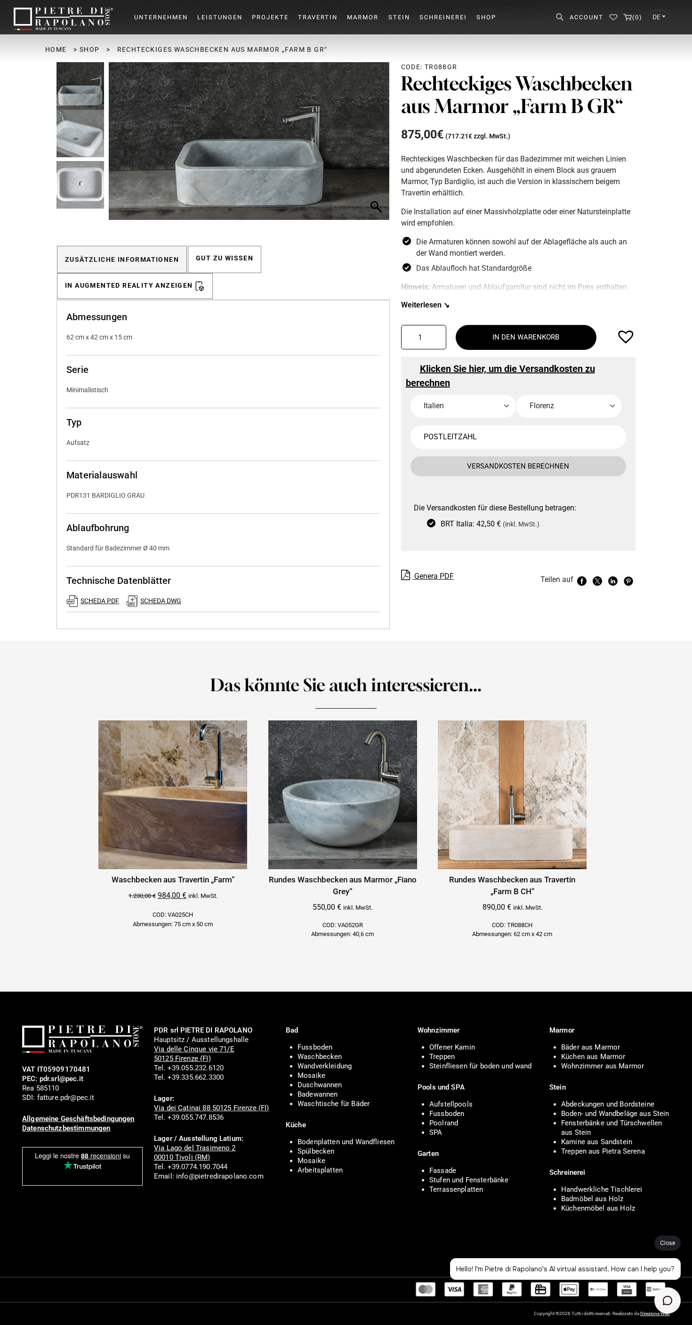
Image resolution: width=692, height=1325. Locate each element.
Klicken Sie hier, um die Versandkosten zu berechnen (500, 375)
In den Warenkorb (525, 337)
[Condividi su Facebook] (583, 580)
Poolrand (443, 1123)
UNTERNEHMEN (161, 17)
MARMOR (362, 17)
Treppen (442, 1056)
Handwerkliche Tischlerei (602, 1189)
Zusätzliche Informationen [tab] (122, 259)
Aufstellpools (451, 1104)
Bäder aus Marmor (590, 1047)
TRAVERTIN (318, 17)
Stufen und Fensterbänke (468, 1180)
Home (56, 49)
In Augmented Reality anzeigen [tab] (129, 285)
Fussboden (315, 1047)
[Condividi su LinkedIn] (614, 580)
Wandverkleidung (325, 1066)
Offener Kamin (452, 1047)
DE (656, 17)
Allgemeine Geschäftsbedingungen (78, 1119)
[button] (378, 146)
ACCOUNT (586, 17)
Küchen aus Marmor (593, 1056)
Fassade (442, 1170)
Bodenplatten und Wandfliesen (346, 1142)
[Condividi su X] (598, 580)
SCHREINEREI (443, 17)
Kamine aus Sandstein (596, 1142)
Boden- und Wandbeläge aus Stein (615, 1113)
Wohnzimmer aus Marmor (602, 1066)
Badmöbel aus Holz (592, 1199)
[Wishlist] (613, 17)
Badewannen (318, 1094)
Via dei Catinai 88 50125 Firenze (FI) (211, 1108)
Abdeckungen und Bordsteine (607, 1104)
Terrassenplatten (456, 1189)
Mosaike (311, 1075)
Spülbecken (316, 1151)
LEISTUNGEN (219, 17)
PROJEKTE (270, 17)
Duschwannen (320, 1085)
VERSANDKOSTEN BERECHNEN (518, 466)
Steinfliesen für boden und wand (480, 1066)
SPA (435, 1132)
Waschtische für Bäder (334, 1103)
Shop (90, 49)
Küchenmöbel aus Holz (598, 1208)
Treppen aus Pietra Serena (603, 1151)
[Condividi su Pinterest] (630, 580)
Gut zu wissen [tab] (224, 258)
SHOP (486, 17)
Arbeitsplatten (320, 1170)
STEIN (399, 17)
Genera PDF (433, 576)
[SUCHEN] (558, 17)
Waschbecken (320, 1056)
